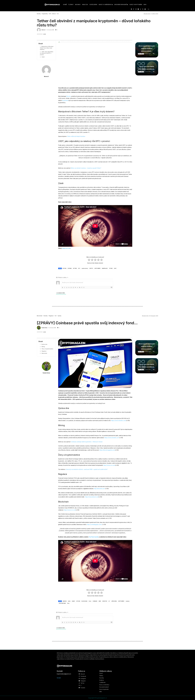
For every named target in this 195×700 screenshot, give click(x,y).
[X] (142, 9)
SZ (58, 13)
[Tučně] (62, 287)
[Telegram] (138, 9)
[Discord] (131, 9)
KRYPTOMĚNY (97, 268)
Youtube (83, 687)
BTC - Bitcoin (52, 13)
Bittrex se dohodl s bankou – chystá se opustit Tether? (86, 168)
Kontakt (59, 678)
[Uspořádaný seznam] (71, 287)
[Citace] (75, 287)
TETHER (111, 268)
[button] (148, 9)
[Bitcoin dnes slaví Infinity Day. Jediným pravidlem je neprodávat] (146, 67)
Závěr (43, 57)
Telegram (83, 680)
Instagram (83, 678)
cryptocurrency (85, 268)
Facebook (83, 676)
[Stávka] (69, 287)
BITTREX (75, 268)
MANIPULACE (105, 268)
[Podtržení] (67, 287)
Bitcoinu (68, 96)
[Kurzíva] (65, 287)
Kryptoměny (45, 13)
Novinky (39, 13)
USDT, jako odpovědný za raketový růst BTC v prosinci (46, 53)
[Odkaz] (80, 287)
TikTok (82, 683)
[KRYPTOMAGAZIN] (64, 666)
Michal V (44, 29)
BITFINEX (70, 268)
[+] (84, 287)
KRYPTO (91, 268)
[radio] (89, 260)
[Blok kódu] (77, 287)
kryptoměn (65, 100)
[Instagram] (136, 9)
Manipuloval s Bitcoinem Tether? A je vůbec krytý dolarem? (46, 48)
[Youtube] (145, 9)
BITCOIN (64, 268)
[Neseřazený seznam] (73, 287)
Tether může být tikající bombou (76, 136)
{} (81, 287)
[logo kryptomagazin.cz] (52, 4)
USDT (115, 268)
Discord (83, 674)
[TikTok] (140, 9)
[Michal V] (39, 30)
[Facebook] (133, 9)
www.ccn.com (66, 248)
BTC (79, 268)
